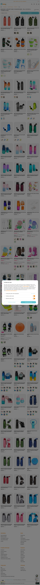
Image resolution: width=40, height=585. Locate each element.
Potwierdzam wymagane (12, 302)
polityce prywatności (26, 286)
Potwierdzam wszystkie (28, 302)
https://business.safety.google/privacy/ (11, 290)
